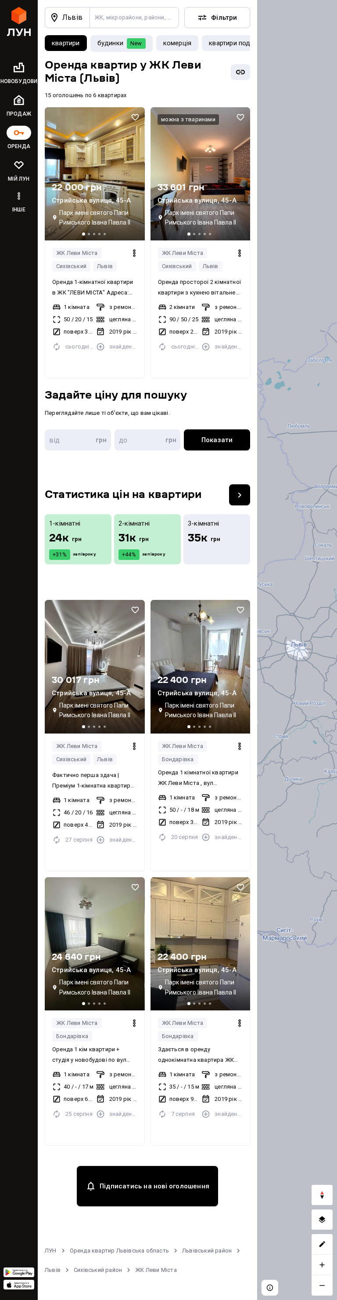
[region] (297, 650)
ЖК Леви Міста (77, 253)
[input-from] (78, 439)
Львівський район (207, 1250)
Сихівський (71, 266)
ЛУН (51, 1250)
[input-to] (148, 439)
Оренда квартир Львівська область (119, 1250)
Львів (105, 266)
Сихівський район (98, 1270)
